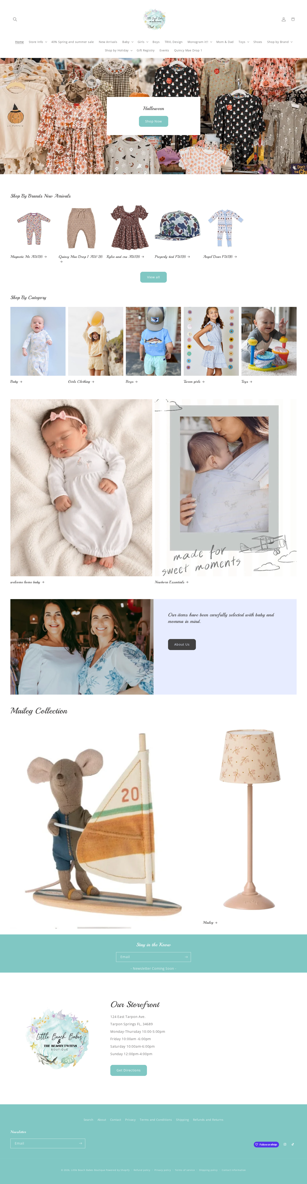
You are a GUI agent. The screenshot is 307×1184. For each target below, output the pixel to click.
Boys (129, 381)
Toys (244, 381)
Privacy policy (162, 1169)
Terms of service (185, 1169)
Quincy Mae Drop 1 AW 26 (81, 256)
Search (89, 1120)
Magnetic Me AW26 (26, 256)
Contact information (234, 1169)
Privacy (130, 1120)
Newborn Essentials (169, 582)
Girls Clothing (79, 381)
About (102, 1120)
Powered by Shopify (118, 1169)
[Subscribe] (186, 957)
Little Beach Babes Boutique (88, 1169)
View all (153, 277)
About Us (182, 644)
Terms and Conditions (156, 1120)
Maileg (208, 922)
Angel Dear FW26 (218, 256)
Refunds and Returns (208, 1120)
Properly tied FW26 (170, 256)
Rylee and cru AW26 (123, 256)
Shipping (182, 1120)
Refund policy (142, 1169)
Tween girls (192, 381)
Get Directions (129, 1070)
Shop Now (153, 121)
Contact (115, 1120)
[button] (15, 19)
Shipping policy (208, 1169)
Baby (14, 381)
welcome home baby (25, 582)
